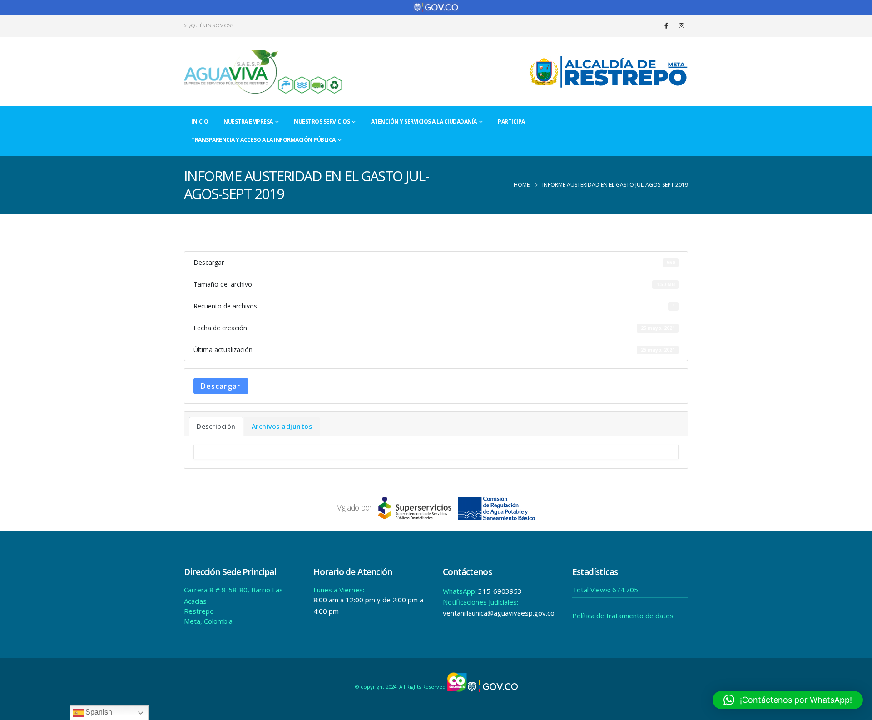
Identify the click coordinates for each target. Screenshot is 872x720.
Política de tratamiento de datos (623, 615)
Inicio (199, 121)
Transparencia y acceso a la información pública (263, 140)
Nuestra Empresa (248, 121)
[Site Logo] (263, 72)
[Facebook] (666, 25)
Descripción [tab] (216, 426)
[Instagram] (681, 25)
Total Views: (592, 589)
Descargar (221, 386)
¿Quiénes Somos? (211, 25)
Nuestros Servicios (322, 121)
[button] (788, 700)
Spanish (98, 712)
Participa (511, 121)
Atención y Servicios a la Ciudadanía (424, 121)
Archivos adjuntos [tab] (282, 426)
